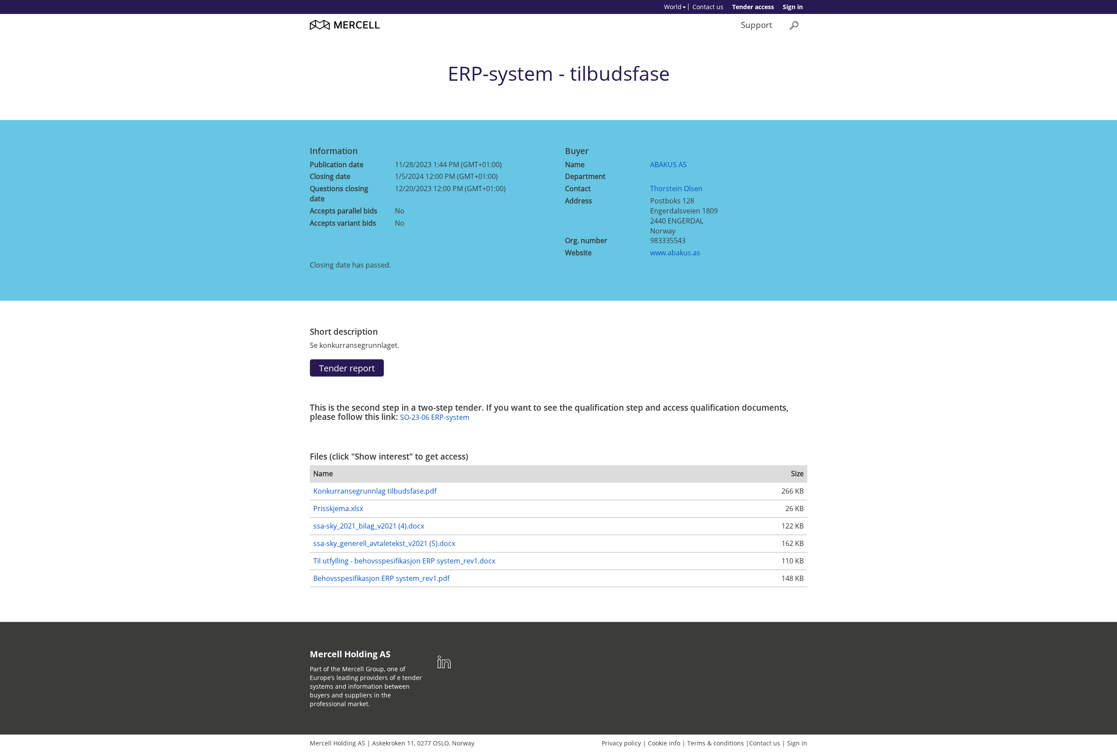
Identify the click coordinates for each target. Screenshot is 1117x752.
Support (756, 25)
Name (575, 164)
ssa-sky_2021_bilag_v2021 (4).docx (368, 526)
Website (578, 253)
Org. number (586, 240)
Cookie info (664, 743)
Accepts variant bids (343, 223)
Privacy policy (621, 743)
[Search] (794, 25)
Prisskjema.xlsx (338, 508)
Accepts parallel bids (343, 211)
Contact (578, 188)
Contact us (707, 7)
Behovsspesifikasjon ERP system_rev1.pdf (381, 578)
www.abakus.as (675, 253)
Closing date (330, 176)
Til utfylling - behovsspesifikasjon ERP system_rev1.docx (404, 561)
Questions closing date (339, 193)
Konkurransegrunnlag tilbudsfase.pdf (374, 491)
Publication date (336, 164)
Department (585, 176)
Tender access (753, 7)
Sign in (793, 7)
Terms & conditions (715, 743)
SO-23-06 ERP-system (434, 417)
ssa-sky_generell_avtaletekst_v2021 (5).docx (384, 543)
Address (578, 201)
